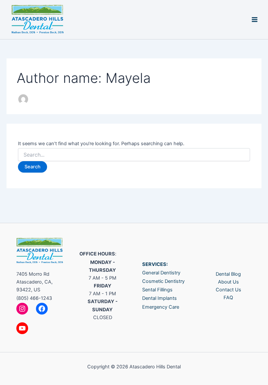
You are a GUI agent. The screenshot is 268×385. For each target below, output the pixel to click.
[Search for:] (134, 155)
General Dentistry (161, 273)
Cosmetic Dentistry (163, 281)
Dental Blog (228, 274)
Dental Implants (159, 298)
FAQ (228, 297)
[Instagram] (22, 309)
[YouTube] (22, 328)
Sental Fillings (157, 290)
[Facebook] (42, 309)
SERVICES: (155, 264)
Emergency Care (160, 307)
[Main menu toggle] (254, 19)
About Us (228, 282)
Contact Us (228, 290)
